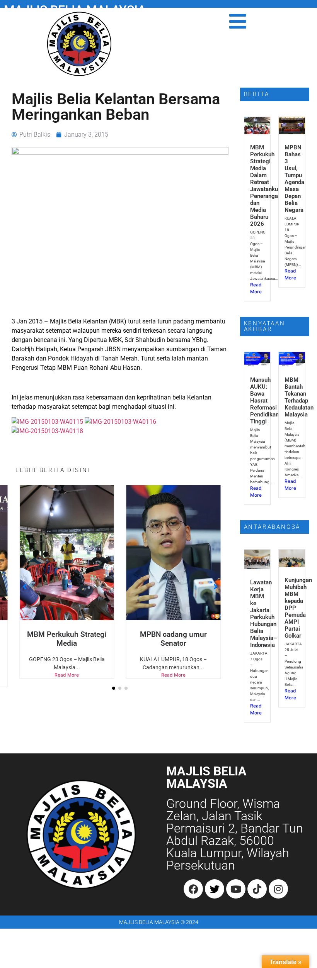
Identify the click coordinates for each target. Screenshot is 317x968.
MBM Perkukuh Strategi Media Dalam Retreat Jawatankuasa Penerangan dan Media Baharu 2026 (268, 185)
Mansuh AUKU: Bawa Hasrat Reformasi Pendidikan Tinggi (264, 400)
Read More (67, 675)
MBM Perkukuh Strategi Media (66, 639)
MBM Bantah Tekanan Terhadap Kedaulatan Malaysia (299, 397)
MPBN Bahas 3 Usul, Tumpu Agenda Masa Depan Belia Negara (294, 178)
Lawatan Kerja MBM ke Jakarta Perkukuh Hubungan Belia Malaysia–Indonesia (263, 613)
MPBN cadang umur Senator (173, 639)
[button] (113, 688)
